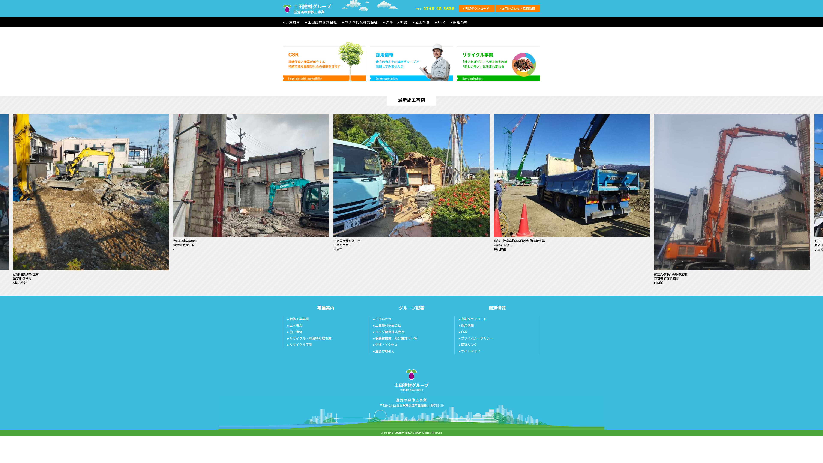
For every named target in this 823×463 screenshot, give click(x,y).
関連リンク (469, 344)
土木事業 (296, 325)
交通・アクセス (386, 344)
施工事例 (422, 22)
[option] (91, 182)
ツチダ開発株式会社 (361, 22)
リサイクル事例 (301, 344)
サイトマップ (470, 351)
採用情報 (460, 22)
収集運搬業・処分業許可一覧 (396, 338)
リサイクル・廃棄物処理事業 (310, 338)
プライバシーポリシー (477, 338)
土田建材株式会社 (322, 22)
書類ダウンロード (477, 8)
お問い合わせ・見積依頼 (518, 8)
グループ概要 (396, 22)
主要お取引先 (385, 351)
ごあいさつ (383, 319)
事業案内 (292, 22)
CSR (441, 22)
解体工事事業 (299, 319)
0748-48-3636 (439, 8)
